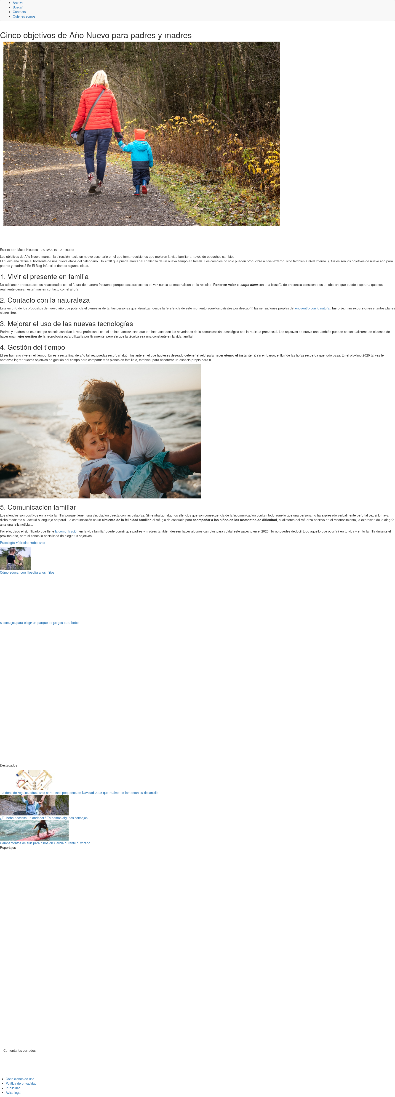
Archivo (18, 2)
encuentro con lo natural (312, 308)
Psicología (7, 542)
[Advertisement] (112, 236)
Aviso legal (13, 1092)
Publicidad (13, 1088)
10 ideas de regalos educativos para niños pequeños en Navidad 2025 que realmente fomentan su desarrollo (79, 792)
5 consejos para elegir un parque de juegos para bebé (39, 622)
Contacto (19, 11)
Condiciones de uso (20, 1078)
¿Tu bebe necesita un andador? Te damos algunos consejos (44, 817)
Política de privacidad (21, 1083)
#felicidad (22, 542)
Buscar (18, 7)
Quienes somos (24, 16)
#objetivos (37, 542)
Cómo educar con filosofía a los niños (27, 572)
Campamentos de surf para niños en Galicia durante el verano (45, 843)
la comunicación (66, 531)
